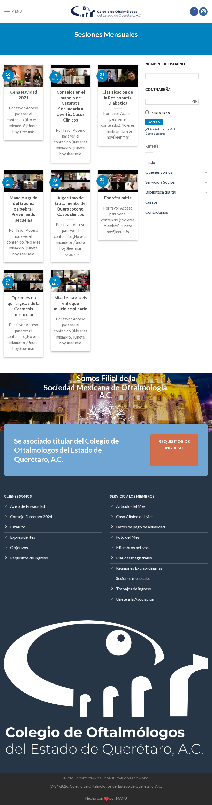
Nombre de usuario (165, 64)
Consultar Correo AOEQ (126, 778)
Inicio (150, 162)
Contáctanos (156, 212)
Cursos (151, 201)
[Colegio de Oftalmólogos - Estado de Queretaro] (106, 12)
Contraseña (158, 89)
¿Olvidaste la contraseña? (160, 129)
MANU (121, 798)
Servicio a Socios (160, 182)
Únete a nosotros (155, 133)
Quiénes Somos (158, 172)
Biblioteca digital (160, 191)
